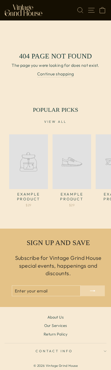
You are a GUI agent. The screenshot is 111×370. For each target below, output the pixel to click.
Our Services (55, 325)
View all (55, 122)
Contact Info (54, 351)
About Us (55, 317)
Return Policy (55, 334)
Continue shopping (55, 73)
